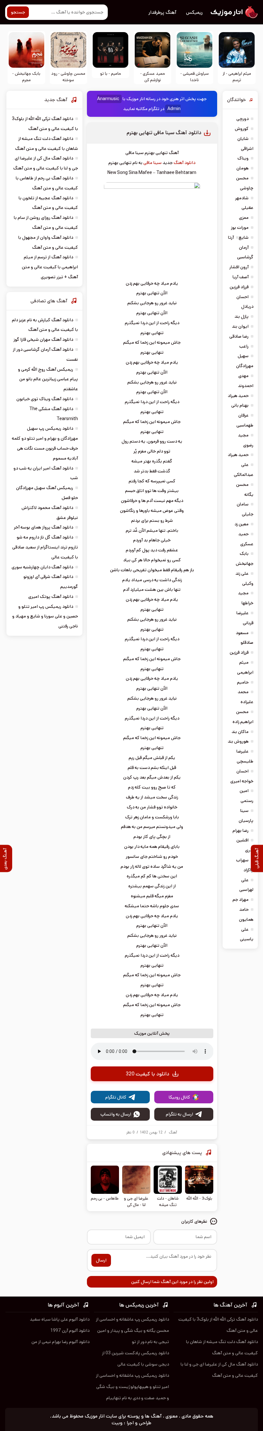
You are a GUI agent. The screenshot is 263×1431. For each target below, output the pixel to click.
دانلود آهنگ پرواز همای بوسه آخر (43, 527)
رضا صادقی (239, 336)
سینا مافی (152, 162)
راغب (244, 346)
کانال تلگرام (115, 1097)
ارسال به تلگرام (179, 1114)
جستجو (18, 12)
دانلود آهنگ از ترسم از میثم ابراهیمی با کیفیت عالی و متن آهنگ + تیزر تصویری (50, 267)
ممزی (244, 217)
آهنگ (173, 1132)
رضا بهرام (241, 830)
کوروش (242, 128)
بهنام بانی (240, 405)
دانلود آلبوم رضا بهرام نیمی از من (60, 1342)
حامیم (243, 682)
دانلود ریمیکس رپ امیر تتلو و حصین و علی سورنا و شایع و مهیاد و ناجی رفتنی (45, 616)
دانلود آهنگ (184, 162)
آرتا (231, 237)
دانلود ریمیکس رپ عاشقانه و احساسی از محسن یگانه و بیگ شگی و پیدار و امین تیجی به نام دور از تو (132, 1330)
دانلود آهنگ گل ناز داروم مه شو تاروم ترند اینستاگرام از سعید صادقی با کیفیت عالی (45, 547)
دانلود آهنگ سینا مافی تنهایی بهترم (164, 132)
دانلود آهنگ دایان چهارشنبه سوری (42, 567)
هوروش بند (238, 741)
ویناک (243, 158)
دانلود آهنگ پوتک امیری (50, 596)
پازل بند (241, 316)
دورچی (242, 119)
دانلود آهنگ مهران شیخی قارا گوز (43, 339)
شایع (244, 237)
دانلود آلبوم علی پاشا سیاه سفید (59, 1319)
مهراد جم (241, 899)
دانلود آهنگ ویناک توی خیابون (44, 399)
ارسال (101, 1260)
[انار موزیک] (234, 12)
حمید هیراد (238, 395)
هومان (242, 168)
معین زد (241, 524)
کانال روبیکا (179, 1097)
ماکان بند (240, 731)
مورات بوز (240, 227)
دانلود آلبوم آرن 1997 (69, 1330)
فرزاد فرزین (239, 287)
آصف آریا (241, 277)
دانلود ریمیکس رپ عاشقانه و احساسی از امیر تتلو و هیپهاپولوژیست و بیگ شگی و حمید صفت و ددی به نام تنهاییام (132, 1386)
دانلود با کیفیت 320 (147, 1074)
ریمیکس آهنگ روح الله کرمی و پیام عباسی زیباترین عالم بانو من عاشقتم (48, 379)
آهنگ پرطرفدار (162, 12)
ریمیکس (194, 12)
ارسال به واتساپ (115, 1114)
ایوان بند (240, 326)
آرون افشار (239, 267)
